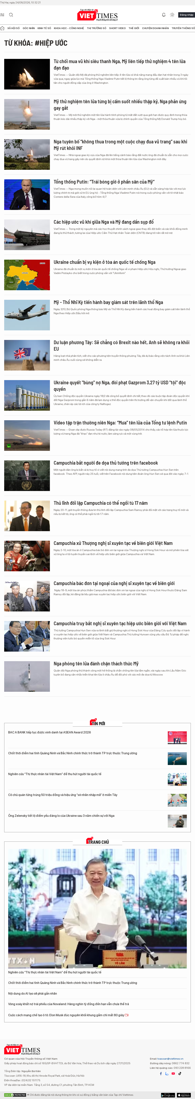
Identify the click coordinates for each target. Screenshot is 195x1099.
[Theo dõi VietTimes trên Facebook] (160, 1073)
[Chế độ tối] (172, 15)
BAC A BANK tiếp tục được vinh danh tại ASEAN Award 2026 (49, 732)
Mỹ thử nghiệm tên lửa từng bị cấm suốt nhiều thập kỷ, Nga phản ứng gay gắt (120, 104)
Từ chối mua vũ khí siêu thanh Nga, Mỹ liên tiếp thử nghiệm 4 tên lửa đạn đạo (119, 64)
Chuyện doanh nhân (155, 28)
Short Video (117, 28)
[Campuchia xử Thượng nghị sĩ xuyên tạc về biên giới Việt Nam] (27, 556)
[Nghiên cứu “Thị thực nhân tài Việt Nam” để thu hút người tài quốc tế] (177, 779)
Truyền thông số (183, 28)
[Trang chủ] (2, 28)
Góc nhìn (29, 28)
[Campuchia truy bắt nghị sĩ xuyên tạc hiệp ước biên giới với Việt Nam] (27, 636)
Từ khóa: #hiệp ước (35, 42)
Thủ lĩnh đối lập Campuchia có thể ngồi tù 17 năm (101, 503)
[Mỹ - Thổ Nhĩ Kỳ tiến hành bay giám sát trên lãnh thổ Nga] (27, 315)
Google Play (184, 1095)
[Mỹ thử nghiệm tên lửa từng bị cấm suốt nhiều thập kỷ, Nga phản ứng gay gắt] (27, 114)
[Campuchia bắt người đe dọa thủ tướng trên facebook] (27, 475)
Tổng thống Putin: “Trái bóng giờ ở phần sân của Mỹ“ (104, 182)
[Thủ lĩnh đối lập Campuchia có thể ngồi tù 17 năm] (27, 516)
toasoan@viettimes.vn (170, 1058)
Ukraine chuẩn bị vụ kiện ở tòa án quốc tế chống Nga (104, 262)
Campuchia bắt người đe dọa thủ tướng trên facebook (106, 463)
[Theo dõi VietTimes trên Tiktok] (179, 1073)
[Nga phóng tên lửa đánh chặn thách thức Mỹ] (27, 676)
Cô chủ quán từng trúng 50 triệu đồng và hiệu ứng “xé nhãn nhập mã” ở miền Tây (62, 795)
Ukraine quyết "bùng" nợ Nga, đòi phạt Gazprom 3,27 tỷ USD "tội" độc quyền (120, 385)
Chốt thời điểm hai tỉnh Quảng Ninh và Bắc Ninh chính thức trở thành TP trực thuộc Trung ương (72, 753)
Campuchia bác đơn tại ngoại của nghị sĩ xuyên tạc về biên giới (114, 583)
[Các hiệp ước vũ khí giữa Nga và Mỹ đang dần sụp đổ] (27, 234)
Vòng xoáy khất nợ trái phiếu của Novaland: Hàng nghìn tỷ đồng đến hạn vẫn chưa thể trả (68, 1004)
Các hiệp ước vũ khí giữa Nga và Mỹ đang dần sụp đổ (104, 222)
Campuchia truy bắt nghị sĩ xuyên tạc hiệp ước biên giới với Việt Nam (120, 623)
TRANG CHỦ (98, 842)
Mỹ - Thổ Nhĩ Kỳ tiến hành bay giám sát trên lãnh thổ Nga (108, 302)
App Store (168, 1095)
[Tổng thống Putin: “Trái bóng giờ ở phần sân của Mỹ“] (27, 194)
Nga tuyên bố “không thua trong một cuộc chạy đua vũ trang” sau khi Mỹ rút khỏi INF (120, 144)
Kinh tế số (44, 28)
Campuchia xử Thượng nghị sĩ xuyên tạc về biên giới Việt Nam (113, 543)
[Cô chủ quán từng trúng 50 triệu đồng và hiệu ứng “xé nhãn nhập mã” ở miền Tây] (177, 800)
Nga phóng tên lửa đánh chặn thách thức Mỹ (96, 663)
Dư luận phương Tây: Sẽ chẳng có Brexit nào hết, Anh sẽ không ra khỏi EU (121, 345)
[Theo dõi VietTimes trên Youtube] (173, 1073)
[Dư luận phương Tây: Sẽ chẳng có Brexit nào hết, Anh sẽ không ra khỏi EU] (27, 355)
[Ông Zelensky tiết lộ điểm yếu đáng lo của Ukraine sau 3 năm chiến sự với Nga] (177, 821)
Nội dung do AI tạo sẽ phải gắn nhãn (32, 993)
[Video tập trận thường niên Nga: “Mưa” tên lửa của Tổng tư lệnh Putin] (27, 435)
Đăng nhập (186, 14)
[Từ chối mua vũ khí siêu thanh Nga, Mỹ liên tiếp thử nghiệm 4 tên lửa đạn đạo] (27, 74)
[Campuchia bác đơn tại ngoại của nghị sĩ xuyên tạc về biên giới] (27, 596)
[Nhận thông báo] (163, 15)
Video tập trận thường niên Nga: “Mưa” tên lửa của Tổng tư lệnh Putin (120, 422)
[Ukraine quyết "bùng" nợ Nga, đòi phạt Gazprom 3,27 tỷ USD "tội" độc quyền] (27, 395)
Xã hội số (13, 28)
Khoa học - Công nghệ (69, 28)
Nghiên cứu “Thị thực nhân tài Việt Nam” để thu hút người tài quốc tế (54, 774)
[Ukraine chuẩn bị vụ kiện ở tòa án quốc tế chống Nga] (27, 275)
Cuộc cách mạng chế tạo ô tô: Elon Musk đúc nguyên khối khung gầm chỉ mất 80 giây (66, 1015)
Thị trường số (96, 28)
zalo (167, 1073)
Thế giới (134, 28)
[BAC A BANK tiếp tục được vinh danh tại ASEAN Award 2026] (177, 737)
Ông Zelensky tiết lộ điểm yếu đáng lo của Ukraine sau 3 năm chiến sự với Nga (61, 816)
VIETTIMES (97, 15)
